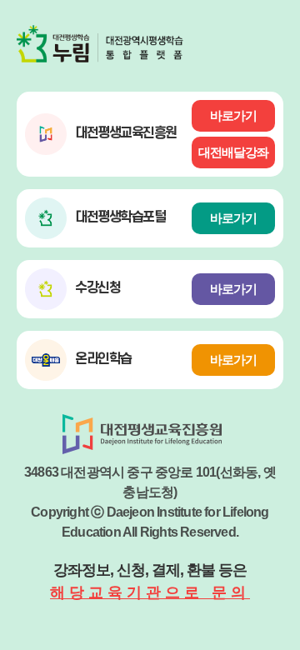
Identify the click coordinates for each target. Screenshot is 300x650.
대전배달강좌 (233, 152)
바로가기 (233, 115)
